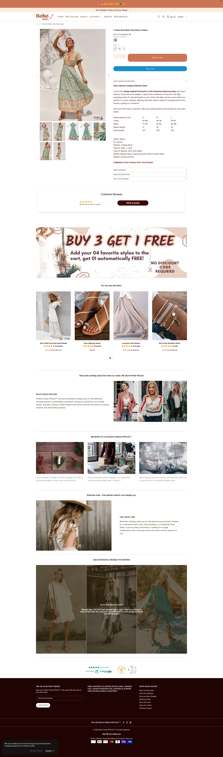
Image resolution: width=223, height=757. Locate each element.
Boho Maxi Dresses (145, 162)
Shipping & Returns (110, 738)
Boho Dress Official (45, 16)
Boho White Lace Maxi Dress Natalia (53, 343)
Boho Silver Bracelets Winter (169, 343)
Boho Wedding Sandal (92, 343)
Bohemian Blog (145, 699)
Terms (93, 738)
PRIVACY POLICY (36, 751)
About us (129, 738)
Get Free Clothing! (146, 693)
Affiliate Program (145, 708)
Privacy (99, 738)
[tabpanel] (53, 323)
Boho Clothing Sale (146, 690)
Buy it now (150, 69)
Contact (121, 738)
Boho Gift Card (145, 702)
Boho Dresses (130, 162)
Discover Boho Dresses (147, 696)
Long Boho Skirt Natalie (131, 343)
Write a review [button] (133, 203)
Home (38, 24)
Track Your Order (145, 705)
